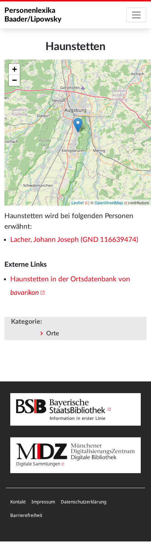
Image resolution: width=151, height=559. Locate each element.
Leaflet (77, 202)
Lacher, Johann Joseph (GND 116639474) (74, 239)
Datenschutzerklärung (83, 502)
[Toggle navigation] (136, 15)
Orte (52, 333)
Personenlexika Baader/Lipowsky (33, 15)
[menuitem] (18, 502)
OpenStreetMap (109, 202)
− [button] (14, 80)
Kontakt (18, 502)
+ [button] (14, 69)
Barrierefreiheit (26, 515)
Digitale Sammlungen (38, 464)
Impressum (43, 502)
